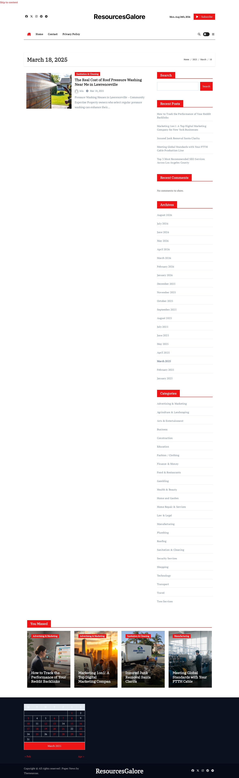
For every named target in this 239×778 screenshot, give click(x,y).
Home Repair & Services (171, 507)
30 (80, 733)
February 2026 (165, 266)
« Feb (28, 756)
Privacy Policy (71, 34)
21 (63, 728)
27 (54, 733)
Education (163, 446)
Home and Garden (168, 498)
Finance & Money (167, 464)
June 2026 (163, 232)
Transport (163, 584)
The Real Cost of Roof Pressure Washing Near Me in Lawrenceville (108, 82)
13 (54, 723)
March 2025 (164, 361)
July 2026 (162, 223)
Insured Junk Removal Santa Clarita (178, 138)
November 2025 (166, 292)
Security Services (167, 558)
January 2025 (165, 378)
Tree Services (165, 601)
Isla (82, 90)
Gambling (163, 481)
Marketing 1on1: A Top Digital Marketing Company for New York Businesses (181, 127)
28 (63, 733)
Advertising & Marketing (172, 403)
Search (166, 75)
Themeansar (31, 773)
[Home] (29, 34)
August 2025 (164, 318)
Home (39, 34)
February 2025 (165, 369)
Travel (161, 593)
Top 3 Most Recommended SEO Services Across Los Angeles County (181, 160)
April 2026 (163, 249)
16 (80, 723)
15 (72, 723)
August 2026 (164, 215)
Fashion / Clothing (168, 455)
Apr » (81, 756)
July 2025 (162, 326)
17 (28, 728)
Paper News (68, 768)
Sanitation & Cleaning (87, 73)
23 (80, 728)
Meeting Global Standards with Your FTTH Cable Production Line (182, 148)
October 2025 (165, 301)
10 (28, 723)
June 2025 (163, 335)
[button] (213, 34)
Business (162, 429)
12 (45, 723)
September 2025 (167, 309)
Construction (165, 438)
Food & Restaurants (169, 472)
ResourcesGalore (119, 17)
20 (54, 728)
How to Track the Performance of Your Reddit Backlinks (48, 677)
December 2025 (166, 284)
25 (37, 733)
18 (37, 728)
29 (72, 733)
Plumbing (163, 532)
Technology (164, 575)
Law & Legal (164, 515)
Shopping (162, 567)
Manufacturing (166, 524)
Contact (53, 34)
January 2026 (165, 275)
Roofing (161, 541)
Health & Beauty (167, 489)
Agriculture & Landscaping (173, 412)
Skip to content (9, 2)
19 (45, 728)
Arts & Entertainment (170, 421)
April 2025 (163, 352)
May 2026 (163, 241)
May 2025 (163, 344)
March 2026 (164, 258)
